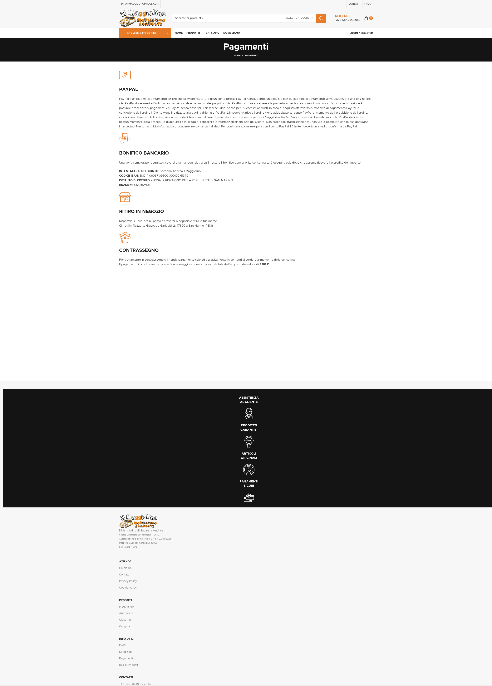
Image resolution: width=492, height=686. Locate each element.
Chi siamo (125, 568)
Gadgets (124, 626)
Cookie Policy (128, 587)
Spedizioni (125, 652)
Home (237, 55)
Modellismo (126, 606)
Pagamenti (126, 658)
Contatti (124, 574)
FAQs (122, 645)
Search (321, 18)
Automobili (126, 613)
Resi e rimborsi (128, 665)
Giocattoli (125, 620)
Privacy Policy (128, 581)
